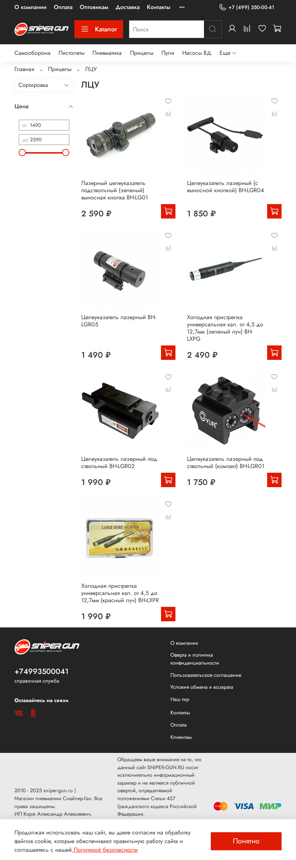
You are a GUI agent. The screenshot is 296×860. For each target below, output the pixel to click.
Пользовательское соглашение (205, 675)
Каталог (106, 29)
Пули (167, 53)
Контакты (158, 7)
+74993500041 (41, 671)
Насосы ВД (197, 53)
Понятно (246, 841)
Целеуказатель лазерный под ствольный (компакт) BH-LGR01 (225, 462)
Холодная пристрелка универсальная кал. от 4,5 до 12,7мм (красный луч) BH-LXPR (120, 593)
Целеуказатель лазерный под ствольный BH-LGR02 (119, 462)
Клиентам (181, 737)
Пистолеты (71, 53)
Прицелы (141, 53)
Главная (24, 69)
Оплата (63, 7)
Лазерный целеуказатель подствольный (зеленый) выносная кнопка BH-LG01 (114, 190)
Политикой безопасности (105, 850)
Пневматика (107, 53)
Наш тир (179, 699)
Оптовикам (94, 7)
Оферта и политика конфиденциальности (194, 658)
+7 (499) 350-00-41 (251, 7)
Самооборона (32, 53)
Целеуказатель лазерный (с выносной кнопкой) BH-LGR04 (225, 186)
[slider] (22, 152)
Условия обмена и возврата (201, 687)
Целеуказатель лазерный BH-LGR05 (118, 320)
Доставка (128, 7)
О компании (30, 7)
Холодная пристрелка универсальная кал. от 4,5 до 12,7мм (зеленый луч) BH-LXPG (225, 328)
